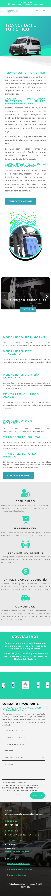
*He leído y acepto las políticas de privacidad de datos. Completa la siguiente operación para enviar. (22, 788)
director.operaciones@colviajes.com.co (24, 814)
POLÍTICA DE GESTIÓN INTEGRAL (18, 852)
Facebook (10, 844)
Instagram (10, 848)
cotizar (28, 309)
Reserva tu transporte (20, 201)
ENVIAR (37, 795)
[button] (4, 296)
